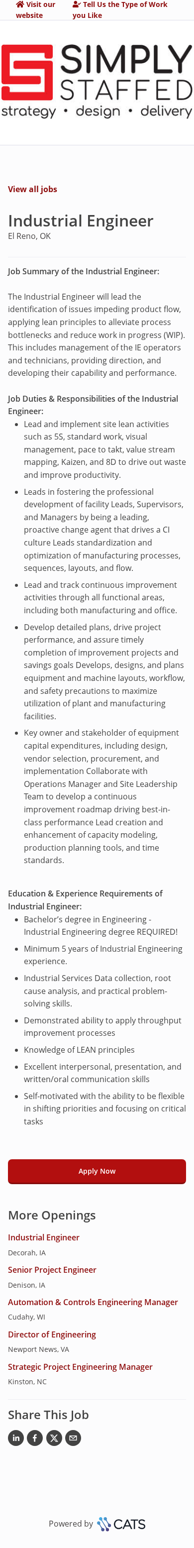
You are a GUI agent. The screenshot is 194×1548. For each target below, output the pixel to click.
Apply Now (97, 1171)
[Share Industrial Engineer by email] (73, 1440)
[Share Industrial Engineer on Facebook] (35, 1440)
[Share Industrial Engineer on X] (54, 1440)
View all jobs (32, 189)
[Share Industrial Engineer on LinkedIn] (16, 1440)
